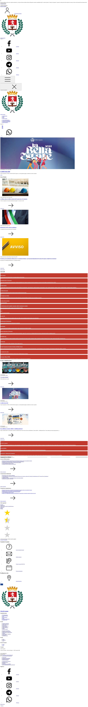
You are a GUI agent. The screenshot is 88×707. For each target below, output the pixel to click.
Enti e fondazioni (4, 617)
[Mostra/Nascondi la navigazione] (7, 79)
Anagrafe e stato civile (5, 623)
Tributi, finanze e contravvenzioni (7, 632)
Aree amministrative (5, 615)
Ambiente (3, 633)
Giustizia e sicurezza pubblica (6, 631)
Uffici (3, 616)
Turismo (3, 628)
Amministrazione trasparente (6, 661)
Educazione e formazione (6, 630)
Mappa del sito (2, 704)
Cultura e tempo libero (5, 624)
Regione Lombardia (3, 6)
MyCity (2, 705)
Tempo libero (2, 507)
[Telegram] (2, 128)
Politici (3, 618)
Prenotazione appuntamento (6, 658)
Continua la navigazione (4, 5)
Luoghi (3, 644)
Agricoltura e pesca (5, 635)
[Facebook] (2, 125)
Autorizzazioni (2, 505)
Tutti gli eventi (2, 439)
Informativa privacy (5, 662)
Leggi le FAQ (4, 657)
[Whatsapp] (9, 135)
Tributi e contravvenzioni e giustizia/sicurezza (7, 506)
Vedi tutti (1, 508)
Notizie (3, 639)
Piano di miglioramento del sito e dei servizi (8, 664)
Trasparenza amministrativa (6, 121)
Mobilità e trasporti (5, 629)
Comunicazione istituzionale (6, 120)
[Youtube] (2, 126)
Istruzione (1, 504)
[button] (3, 116)
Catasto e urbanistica (5, 627)
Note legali (3, 663)
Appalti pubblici (4, 626)
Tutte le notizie (2, 269)
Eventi (3, 645)
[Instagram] (2, 127)
